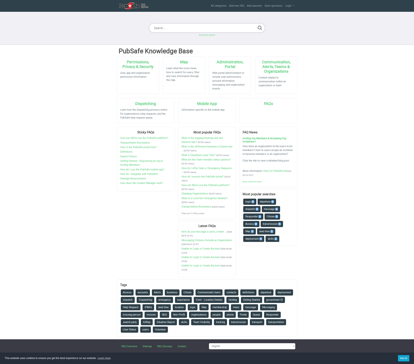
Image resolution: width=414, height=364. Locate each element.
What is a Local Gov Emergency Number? (204, 198)
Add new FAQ (236, 5)
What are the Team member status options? (206, 159)
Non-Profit (179, 314)
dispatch (251, 209)
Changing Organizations (194, 193)
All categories (219, 5)
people (217, 314)
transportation (276, 322)
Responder (252, 216)
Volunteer (160, 329)
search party (130, 322)
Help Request (130, 307)
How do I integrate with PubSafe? (139, 174)
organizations (199, 314)
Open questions (274, 5)
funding (233, 299)
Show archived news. (252, 181)
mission (151, 314)
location (179, 307)
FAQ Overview (129, 346)
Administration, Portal (230, 64)
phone (230, 314)
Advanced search (207, 35)
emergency (164, 299)
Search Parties (128, 156)
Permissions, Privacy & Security (137, 64)
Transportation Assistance (135, 142)
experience (183, 299)
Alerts (157, 292)
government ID (274, 299)
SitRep (147, 322)
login (249, 201)
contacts (231, 292)
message (270, 209)
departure (266, 201)
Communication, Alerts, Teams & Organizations (276, 67)
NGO (164, 314)
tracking (220, 322)
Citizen (272, 216)
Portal (243, 314)
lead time (265, 231)
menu (236, 307)
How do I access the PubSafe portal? (202, 176)
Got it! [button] (403, 358)
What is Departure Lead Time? (198, 155)
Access (250, 223)
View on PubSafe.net (275, 170)
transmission (271, 223)
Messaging (268, 307)
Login (288, 5)
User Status (129, 329)
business (172, 292)
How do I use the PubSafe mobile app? (142, 169)
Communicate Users (209, 292)
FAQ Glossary (164, 346)
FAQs (268, 103)
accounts (143, 292)
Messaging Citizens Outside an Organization (206, 240)
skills (272, 238)
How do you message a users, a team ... (203, 231)
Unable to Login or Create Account (200, 248)
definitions (248, 292)
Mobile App (207, 103)
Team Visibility (201, 322)
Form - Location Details (209, 299)
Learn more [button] (104, 358)
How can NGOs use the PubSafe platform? (144, 138)
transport (257, 322)
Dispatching (145, 103)
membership (220, 307)
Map (184, 62)
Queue (256, 314)
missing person (132, 314)
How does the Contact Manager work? (141, 183)
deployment (253, 238)
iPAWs (148, 307)
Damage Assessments (133, 178)
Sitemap (147, 346)
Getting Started (251, 299)
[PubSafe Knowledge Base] (134, 5)
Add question (254, 5)
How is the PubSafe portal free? (138, 147)
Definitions (126, 151)
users (145, 329)
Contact (182, 346)
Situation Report (166, 322)
